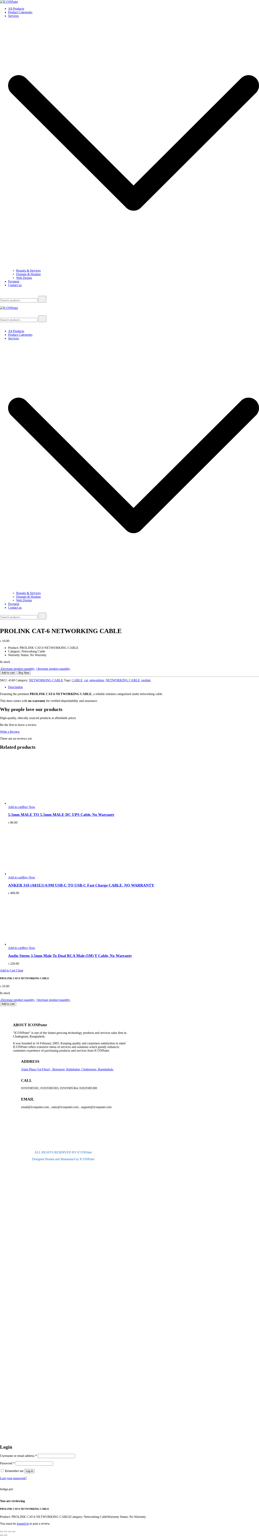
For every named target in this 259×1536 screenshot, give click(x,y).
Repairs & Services (28, 270)
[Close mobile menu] (1, 324)
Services (13, 16)
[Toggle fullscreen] (5, 1531)
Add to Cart (8, 970)
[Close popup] (1, 1493)
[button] (1, 1438)
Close (19, 970)
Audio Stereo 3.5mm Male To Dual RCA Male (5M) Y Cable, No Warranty (70, 956)
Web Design (24, 278)
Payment (13, 281)
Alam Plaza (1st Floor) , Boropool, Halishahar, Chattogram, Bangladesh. (67, 1069)
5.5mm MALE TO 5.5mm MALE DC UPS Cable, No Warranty (61, 814)
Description (15, 687)
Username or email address (18, 1455)
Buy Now (24, 672)
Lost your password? (13, 1478)
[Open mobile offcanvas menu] (1, 304)
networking (96, 680)
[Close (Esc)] (13, 1531)
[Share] (9, 1531)
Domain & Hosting (28, 274)
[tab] (133, 687)
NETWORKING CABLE (46, 680)
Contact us (15, 285)
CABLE (77, 680)
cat (86, 680)
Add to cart (8, 672)
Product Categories (20, 12)
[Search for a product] (4, 294)
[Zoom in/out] (1, 1531)
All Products (16, 8)
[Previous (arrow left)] (1, 1535)
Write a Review (10, 731)
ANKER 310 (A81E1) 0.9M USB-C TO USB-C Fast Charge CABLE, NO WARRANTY (81, 885)
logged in (23, 1523)
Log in (29, 1471)
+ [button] (53, 668)
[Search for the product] (42, 299)
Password (7, 1463)
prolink (146, 680)
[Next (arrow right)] (5, 1535)
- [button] (17, 668)
